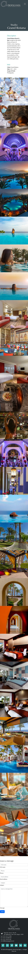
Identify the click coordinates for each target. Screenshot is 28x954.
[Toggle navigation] (25, 3)
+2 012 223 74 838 (6, 936)
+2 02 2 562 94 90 (6, 939)
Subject (2, 885)
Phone (1, 873)
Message (2, 908)
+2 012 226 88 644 (6, 937)
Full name (2, 867)
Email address (3, 879)
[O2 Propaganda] (10, 4)
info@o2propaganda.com (8, 941)
